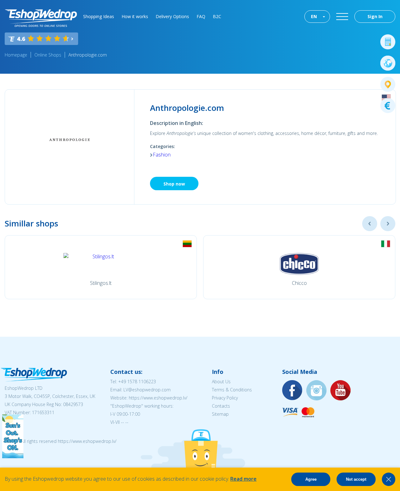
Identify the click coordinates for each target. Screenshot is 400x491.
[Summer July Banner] (12, 456)
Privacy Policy (225, 398)
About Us (221, 381)
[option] (101, 267)
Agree (311, 479)
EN (314, 16)
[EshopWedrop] (41, 18)
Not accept (356, 479)
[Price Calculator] (387, 41)
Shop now (174, 184)
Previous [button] (369, 223)
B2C (217, 16)
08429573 (73, 404)
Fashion (162, 154)
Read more (243, 478)
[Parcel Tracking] (387, 84)
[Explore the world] (387, 63)
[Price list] (387, 105)
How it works (135, 16)
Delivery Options (172, 16)
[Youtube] (340, 390)
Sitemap (220, 414)
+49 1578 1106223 (137, 381)
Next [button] (387, 223)
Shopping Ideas (98, 16)
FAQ (201, 16)
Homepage (16, 55)
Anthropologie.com (87, 55)
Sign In (375, 16)
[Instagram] (316, 390)
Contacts (221, 406)
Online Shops (47, 55)
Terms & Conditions (232, 390)
